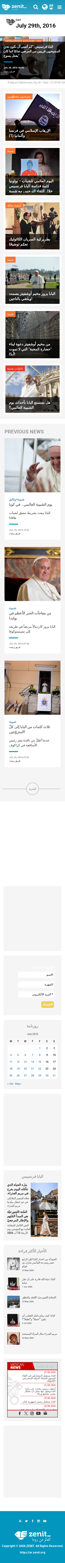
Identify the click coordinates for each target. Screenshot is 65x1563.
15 (39, 1061)
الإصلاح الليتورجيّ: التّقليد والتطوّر (39, 1297)
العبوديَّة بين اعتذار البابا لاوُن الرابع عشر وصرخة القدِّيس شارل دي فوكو (39, 1263)
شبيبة (10, 151)
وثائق (12, 499)
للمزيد (32, 788)
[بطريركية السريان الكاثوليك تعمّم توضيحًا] (32, 225)
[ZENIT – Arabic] (18, 7)
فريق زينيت (9, 71)
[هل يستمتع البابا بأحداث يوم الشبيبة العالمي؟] (32, 389)
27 (25, 1075)
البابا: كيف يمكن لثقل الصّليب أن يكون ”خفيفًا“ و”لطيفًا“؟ (38, 1317)
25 (10, 1075)
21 (32, 1068)
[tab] (20, 1366)
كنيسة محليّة (14, 205)
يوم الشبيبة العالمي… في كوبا (30, 504)
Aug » (18, 1083)
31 (54, 1075)
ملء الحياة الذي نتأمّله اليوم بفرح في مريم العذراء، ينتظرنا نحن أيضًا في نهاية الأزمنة (17, 1193)
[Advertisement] (32, 844)
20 (25, 1068)
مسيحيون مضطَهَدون (19, 96)
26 (18, 1075)
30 (47, 1075)
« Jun (10, 1083)
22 (39, 1068)
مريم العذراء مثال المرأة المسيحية (39, 1333)
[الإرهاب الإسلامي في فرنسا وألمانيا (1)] (32, 117)
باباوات (19, 368)
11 (10, 1061)
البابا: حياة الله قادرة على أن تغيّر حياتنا (38, 1281)
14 (32, 1061)
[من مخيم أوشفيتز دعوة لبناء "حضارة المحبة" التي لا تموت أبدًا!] (32, 334)
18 (10, 1068)
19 (18, 1068)
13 (25, 1061)
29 (39, 1075)
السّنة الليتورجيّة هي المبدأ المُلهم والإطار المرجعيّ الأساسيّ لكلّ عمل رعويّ (19, 1220)
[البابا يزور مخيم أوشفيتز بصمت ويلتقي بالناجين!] (32, 280)
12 (18, 1061)
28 (32, 1075)
